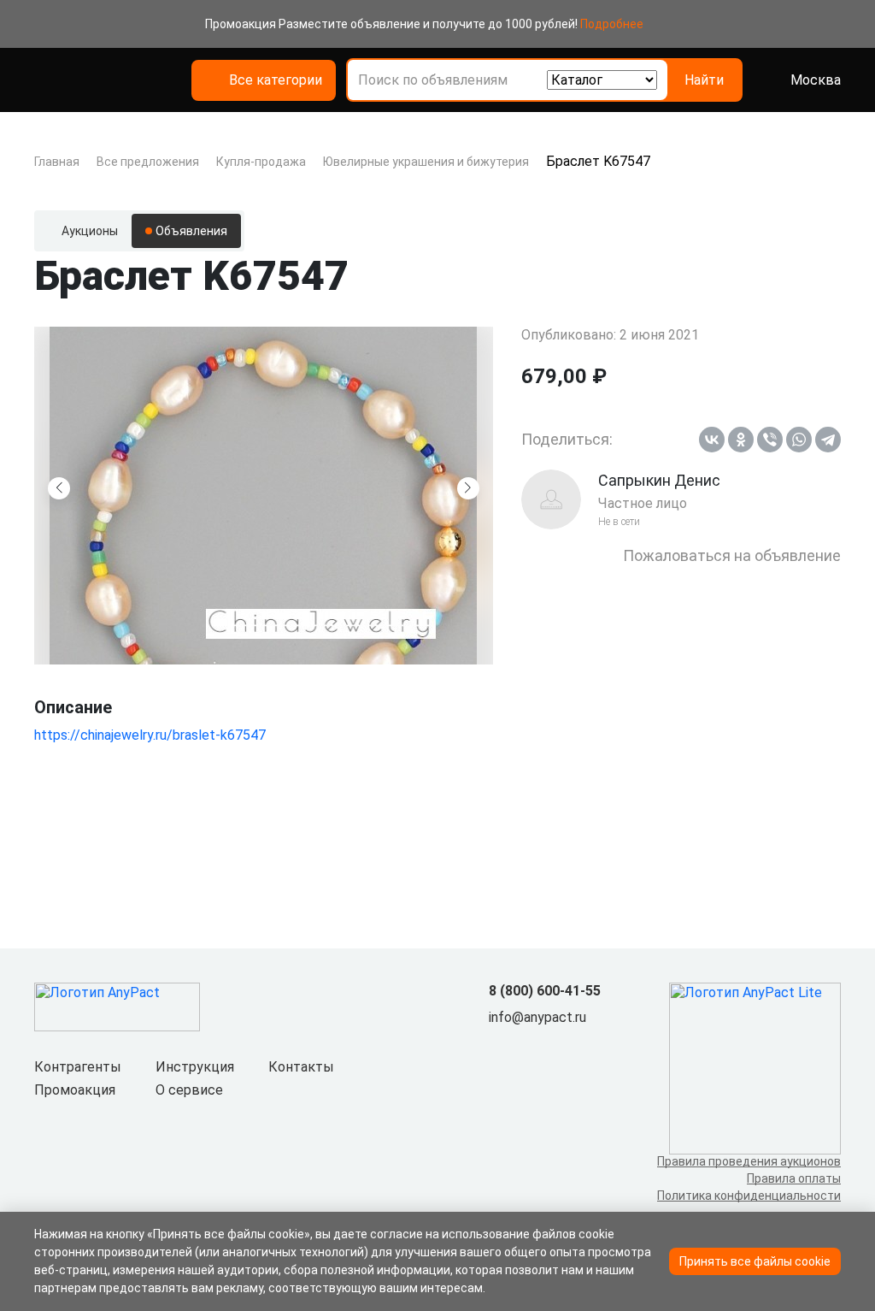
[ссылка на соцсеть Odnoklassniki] (526, 1046)
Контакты (301, 1067)
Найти (704, 80)
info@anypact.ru (537, 1017)
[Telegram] (828, 439)
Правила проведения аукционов (749, 1161)
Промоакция (74, 1090)
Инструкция (195, 1067)
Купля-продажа (261, 161)
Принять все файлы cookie (755, 1261)
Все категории (275, 80)
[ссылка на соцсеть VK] (499, 1046)
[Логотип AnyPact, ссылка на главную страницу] (123, 80)
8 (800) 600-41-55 (545, 991)
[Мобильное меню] (44, 80)
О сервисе (189, 1090)
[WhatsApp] (799, 439)
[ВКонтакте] (712, 439)
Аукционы (90, 231)
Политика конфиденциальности (749, 1195)
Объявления (191, 231)
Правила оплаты (794, 1178)
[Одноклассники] (741, 439)
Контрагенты (77, 1067)
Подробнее (611, 24)
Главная (56, 161)
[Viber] (770, 439)
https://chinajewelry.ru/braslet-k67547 (150, 735)
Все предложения (148, 161)
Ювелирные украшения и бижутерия (426, 161)
